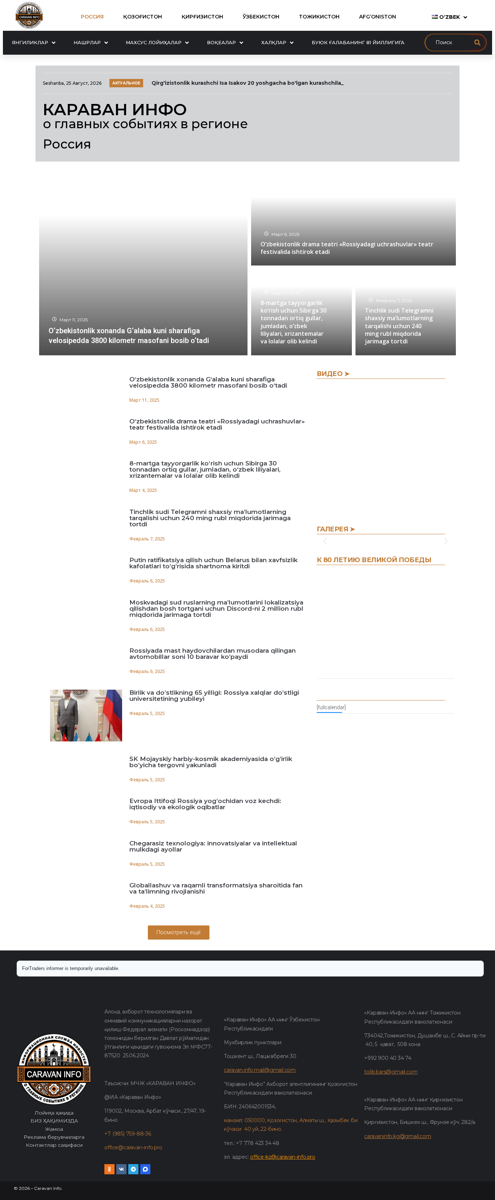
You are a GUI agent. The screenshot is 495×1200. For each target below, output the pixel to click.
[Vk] (121, 1169)
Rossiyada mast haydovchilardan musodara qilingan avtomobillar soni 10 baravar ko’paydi (212, 653)
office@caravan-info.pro (133, 1147)
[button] (324, 541)
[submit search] (477, 42)
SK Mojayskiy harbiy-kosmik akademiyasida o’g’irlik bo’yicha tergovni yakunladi (210, 762)
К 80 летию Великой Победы (374, 560)
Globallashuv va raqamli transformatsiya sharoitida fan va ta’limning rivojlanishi (216, 888)
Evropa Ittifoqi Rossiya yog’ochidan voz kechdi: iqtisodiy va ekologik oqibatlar (205, 804)
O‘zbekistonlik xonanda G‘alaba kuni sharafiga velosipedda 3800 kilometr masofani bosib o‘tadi (208, 382)
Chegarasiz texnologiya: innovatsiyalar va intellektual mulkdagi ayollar (213, 846)
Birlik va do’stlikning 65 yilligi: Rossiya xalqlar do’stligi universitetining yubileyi (214, 695)
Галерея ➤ (336, 529)
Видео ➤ (333, 374)
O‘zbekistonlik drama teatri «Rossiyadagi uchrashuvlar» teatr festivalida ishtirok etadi (217, 424)
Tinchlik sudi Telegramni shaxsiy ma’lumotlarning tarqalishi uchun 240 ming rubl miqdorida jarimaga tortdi (210, 518)
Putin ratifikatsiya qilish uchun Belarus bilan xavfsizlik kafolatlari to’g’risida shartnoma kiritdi (213, 563)
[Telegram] (133, 1169)
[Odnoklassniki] (109, 1169)
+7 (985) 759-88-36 (127, 1133)
